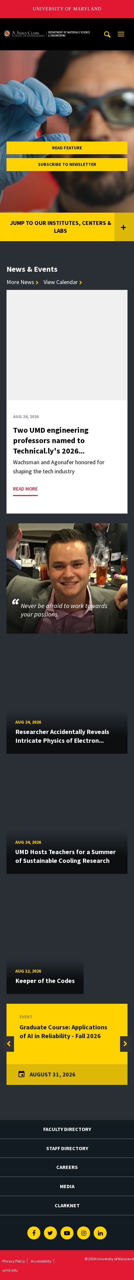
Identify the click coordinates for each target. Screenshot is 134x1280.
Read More (25, 489)
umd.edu (10, 1270)
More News (20, 282)
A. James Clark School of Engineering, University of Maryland (46, 24)
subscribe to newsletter (67, 164)
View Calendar (61, 282)
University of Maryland (67, 8)
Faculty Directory (67, 1129)
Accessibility (41, 1261)
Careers (67, 1167)
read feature (67, 148)
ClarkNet (67, 1205)
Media (67, 1186)
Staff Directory (67, 1148)
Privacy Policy (13, 1261)
